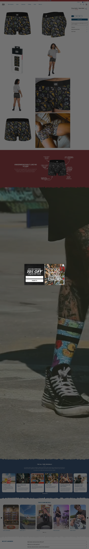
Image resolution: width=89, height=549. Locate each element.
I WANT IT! (34, 280)
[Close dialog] (63, 265)
